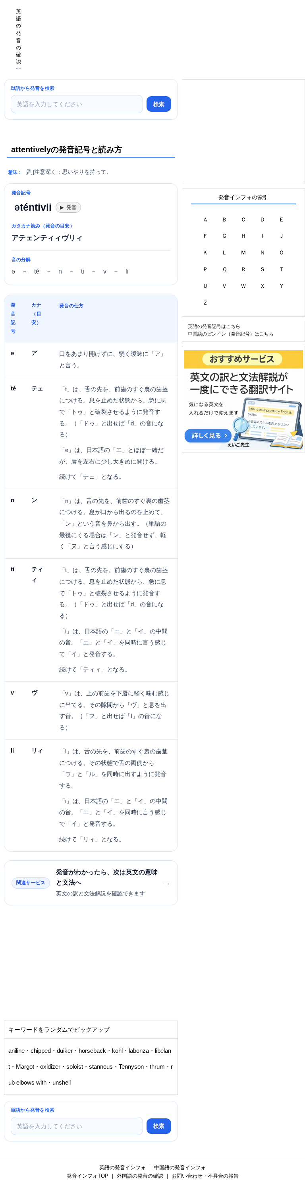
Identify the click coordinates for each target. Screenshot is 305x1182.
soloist (74, 1067)
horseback (92, 1051)
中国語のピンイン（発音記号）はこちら (231, 333)
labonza (139, 1051)
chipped (41, 1051)
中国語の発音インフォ (180, 1167)
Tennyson (131, 1067)
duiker (65, 1051)
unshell (61, 1082)
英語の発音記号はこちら (214, 326)
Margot (25, 1067)
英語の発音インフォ (122, 1167)
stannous (101, 1067)
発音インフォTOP (87, 1176)
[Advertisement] (67, 967)
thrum (157, 1067)
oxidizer (50, 1067)
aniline (16, 1051)
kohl (117, 1051)
